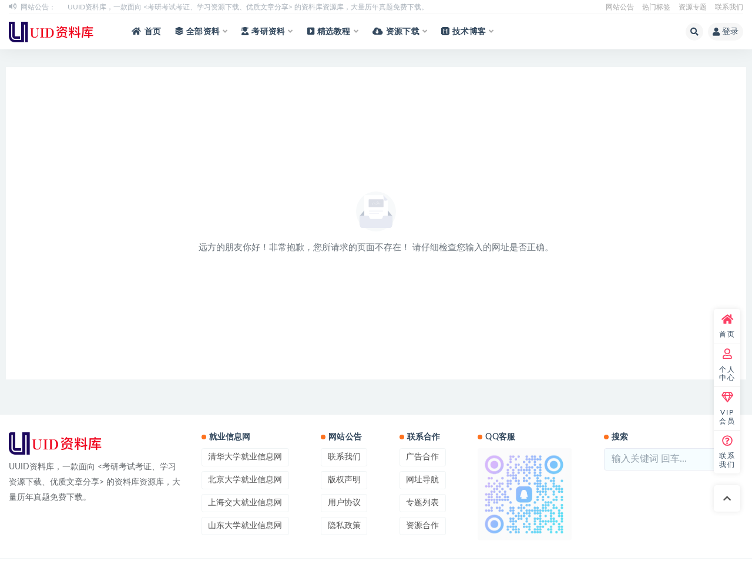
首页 (153, 32)
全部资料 (203, 32)
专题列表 (422, 503)
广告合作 (422, 457)
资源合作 (422, 526)
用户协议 (344, 503)
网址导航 (422, 480)
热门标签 (656, 7)
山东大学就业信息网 (245, 526)
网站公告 (620, 7)
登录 (730, 32)
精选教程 (334, 32)
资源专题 (693, 7)
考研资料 (268, 32)
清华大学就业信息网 (245, 457)
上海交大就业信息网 (245, 503)
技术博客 (469, 32)
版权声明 (344, 480)
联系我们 (729, 7)
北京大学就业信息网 (245, 480)
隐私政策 (344, 526)
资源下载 (402, 32)
